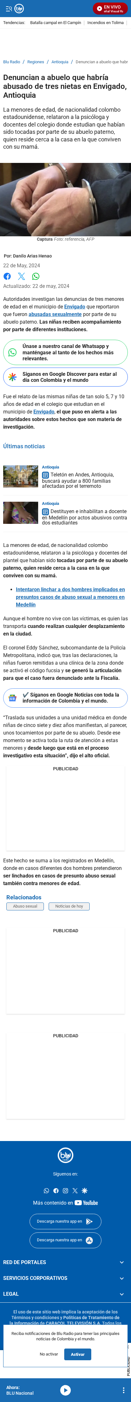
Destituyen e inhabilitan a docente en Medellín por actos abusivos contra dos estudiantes (84, 517)
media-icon (65, 1390)
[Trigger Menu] (8, 8)
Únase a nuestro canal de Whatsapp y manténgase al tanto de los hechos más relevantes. (68, 352)
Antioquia (60, 62)
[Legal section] (122, 1294)
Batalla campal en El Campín (55, 23)
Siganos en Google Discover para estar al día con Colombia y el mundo (70, 377)
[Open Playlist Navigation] (124, 1390)
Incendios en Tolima (105, 23)
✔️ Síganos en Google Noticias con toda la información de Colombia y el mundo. (71, 698)
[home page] (65, 1155)
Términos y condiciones (35, 1317)
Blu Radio (11, 62)
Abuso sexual (25, 906)
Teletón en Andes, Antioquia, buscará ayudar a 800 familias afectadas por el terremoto (78, 480)
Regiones (35, 62)
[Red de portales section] (122, 1262)
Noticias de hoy (69, 906)
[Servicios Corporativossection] (122, 1278)
